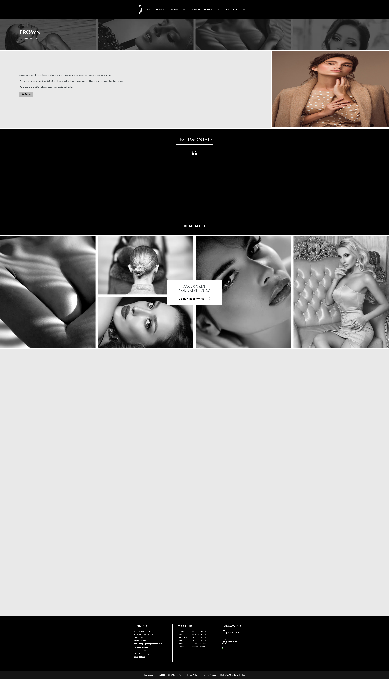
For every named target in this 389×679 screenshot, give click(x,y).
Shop (227, 10)
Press (218, 10)
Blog (235, 10)
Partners (208, 10)
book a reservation (193, 299)
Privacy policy (192, 675)
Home (21, 38)
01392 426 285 (139, 657)
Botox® (26, 94)
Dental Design (239, 675)
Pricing (185, 10)
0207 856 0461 (140, 641)
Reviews (196, 10)
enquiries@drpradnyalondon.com (148, 644)
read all (193, 226)
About (148, 10)
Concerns (174, 10)
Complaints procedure (208, 675)
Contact (245, 10)
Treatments (160, 10)
